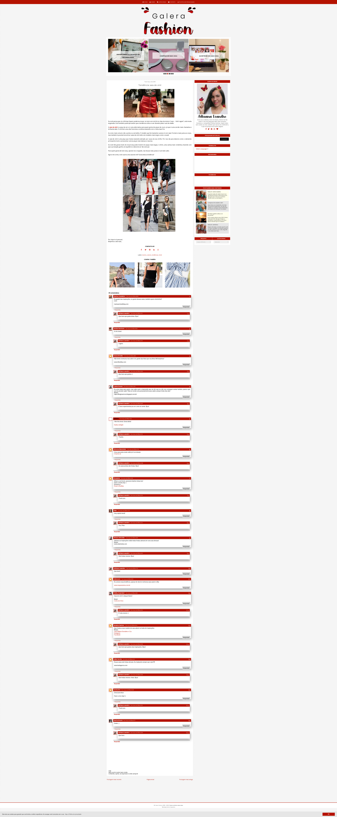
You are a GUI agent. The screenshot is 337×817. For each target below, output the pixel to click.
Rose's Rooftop (119, 486)
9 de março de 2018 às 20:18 (136, 644)
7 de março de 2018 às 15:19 (124, 510)
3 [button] (167, 73)
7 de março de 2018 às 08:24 (131, 328)
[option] (128, 55)
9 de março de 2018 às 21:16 (136, 340)
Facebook (117, 635)
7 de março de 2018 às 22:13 (129, 659)
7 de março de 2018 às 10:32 (129, 386)
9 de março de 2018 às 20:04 (136, 371)
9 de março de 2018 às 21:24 (136, 522)
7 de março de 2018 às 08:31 (130, 356)
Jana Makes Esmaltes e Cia (122, 631)
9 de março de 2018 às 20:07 (136, 403)
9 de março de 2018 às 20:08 (136, 463)
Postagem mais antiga (186, 779)
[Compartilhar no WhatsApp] (158, 250)
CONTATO (172, 2)
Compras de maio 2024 (209, 56)
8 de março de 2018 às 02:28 (127, 690)
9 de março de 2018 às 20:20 (136, 674)
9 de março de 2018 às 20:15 (136, 610)
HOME (146, 2)
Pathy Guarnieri (119, 593)
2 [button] (165, 73)
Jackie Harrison (119, 328)
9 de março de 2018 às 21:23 (136, 495)
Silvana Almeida (119, 537)
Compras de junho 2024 (128, 56)
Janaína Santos (119, 625)
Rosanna (117, 478)
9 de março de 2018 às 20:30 (136, 732)
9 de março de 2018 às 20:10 (136, 553)
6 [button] (173, 73)
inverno (144, 255)
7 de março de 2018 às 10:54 (126, 418)
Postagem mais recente (114, 779)
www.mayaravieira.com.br (122, 585)
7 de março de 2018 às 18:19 (127, 579)
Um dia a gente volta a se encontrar (215, 214)
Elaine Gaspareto (171, 807)
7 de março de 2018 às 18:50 (131, 593)
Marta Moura (118, 720)
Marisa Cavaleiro (119, 296)
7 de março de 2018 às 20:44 (131, 625)
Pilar (115, 510)
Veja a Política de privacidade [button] (73, 814)
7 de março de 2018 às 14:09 (127, 478)
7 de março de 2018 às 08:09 (132, 296)
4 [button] (169, 73)
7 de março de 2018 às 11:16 (133, 449)
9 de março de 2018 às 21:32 (136, 705)
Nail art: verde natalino (214, 192)
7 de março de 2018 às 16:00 (132, 537)
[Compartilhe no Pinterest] (150, 250)
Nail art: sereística (213, 224)
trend (160, 255)
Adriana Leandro (124, 313)
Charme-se (117, 454)
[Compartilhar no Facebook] (141, 250)
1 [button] (164, 73)
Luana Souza (118, 386)
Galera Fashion (159, 805)
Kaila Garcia (118, 659)
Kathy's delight (118, 425)
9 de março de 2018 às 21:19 (136, 434)
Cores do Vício (118, 601)
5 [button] (171, 73)
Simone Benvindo (120, 449)
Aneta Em (117, 690)
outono (149, 255)
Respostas (117, 310)
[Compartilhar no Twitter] (145, 250)
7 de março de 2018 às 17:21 (136, 313)
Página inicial (150, 779)
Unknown (117, 579)
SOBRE (152, 2)
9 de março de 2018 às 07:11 (129, 720)
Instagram (117, 633)
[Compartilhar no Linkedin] (154, 250)
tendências (155, 255)
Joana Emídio (118, 356)
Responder (186, 307)
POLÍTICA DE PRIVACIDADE (186, 2)
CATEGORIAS (162, 2)
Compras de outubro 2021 (215, 203)
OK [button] (328, 814)
